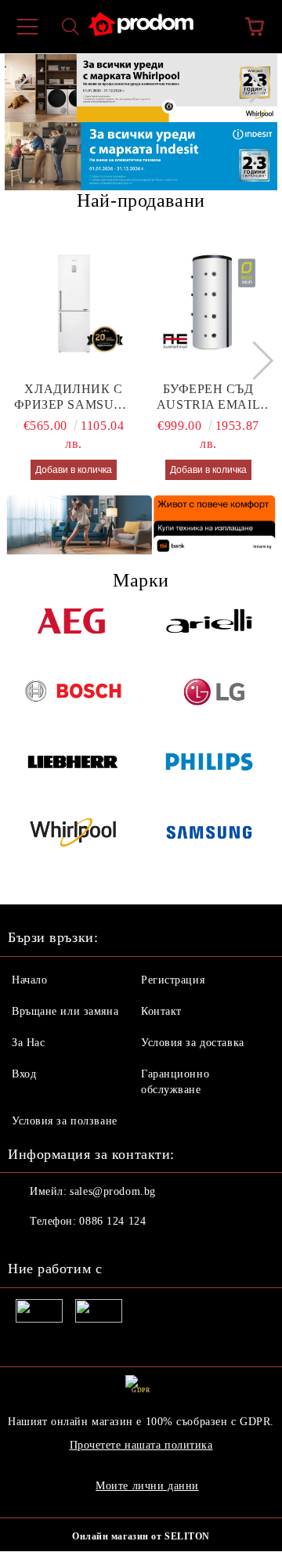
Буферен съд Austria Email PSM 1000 (208, 397)
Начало (29, 980)
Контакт (161, 1011)
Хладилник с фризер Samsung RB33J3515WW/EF (74, 397)
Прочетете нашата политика (141, 1445)
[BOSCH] (73, 704)
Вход (24, 1074)
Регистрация (172, 980)
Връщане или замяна (65, 1011)
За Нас (28, 1043)
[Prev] (30, 88)
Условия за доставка (192, 1043)
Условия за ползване (65, 1121)
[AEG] (73, 634)
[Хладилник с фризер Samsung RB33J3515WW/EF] (74, 303)
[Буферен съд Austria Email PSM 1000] (209, 303)
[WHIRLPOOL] (73, 845)
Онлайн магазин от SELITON (141, 1536)
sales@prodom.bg (112, 1191)
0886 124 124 (112, 1221)
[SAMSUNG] (209, 845)
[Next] (251, 88)
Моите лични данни (147, 1486)
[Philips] (209, 775)
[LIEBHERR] (73, 775)
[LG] (209, 704)
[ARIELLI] (209, 634)
